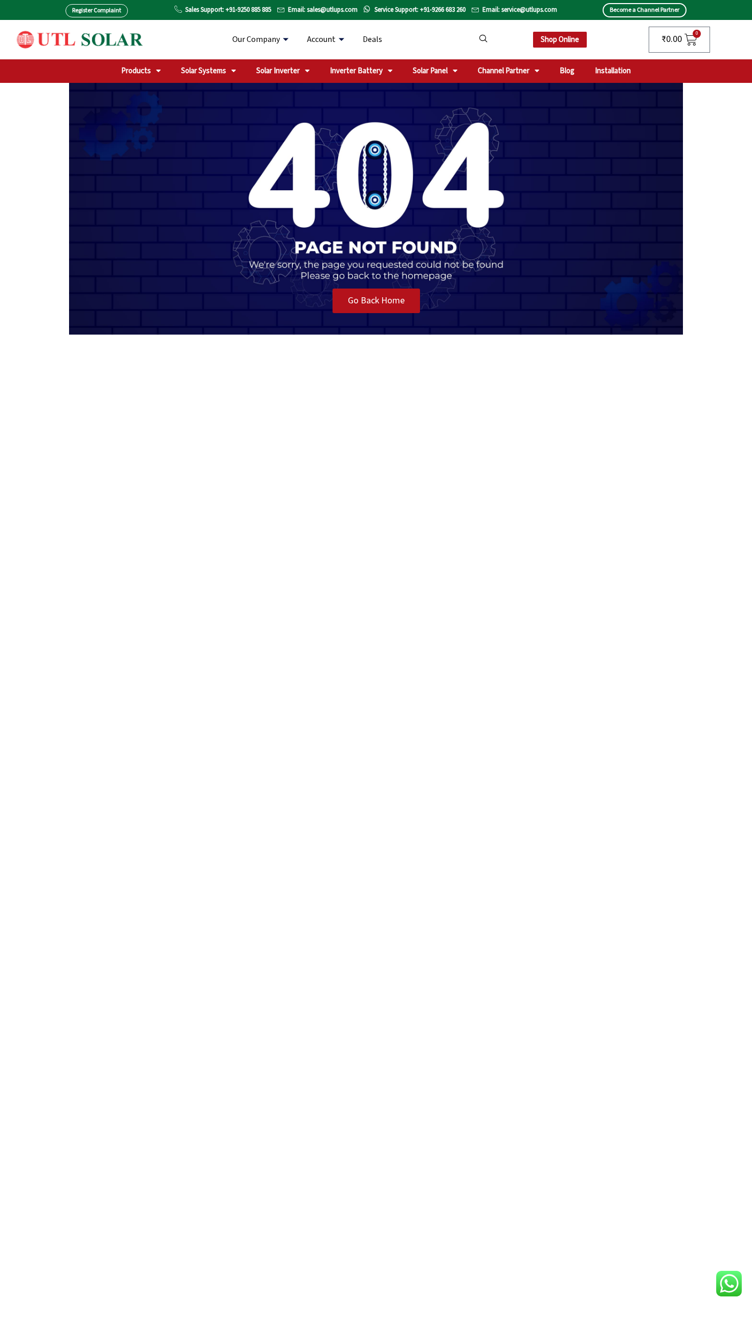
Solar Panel (430, 70)
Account (321, 39)
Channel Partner (503, 70)
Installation (613, 70)
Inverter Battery (356, 70)
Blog (567, 70)
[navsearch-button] (483, 39)
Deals (372, 39)
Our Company (256, 39)
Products (136, 70)
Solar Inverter (278, 70)
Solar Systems (203, 70)
